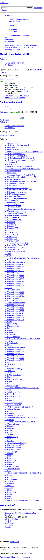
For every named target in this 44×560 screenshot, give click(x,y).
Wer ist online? (7, 505)
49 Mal (26, 92)
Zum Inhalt (4, 3)
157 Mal (23, 90)
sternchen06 (5, 81)
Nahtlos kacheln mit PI (14, 54)
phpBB (13, 547)
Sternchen (14, 542)
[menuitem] (19, 19)
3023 (15, 85)
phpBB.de (28, 553)
